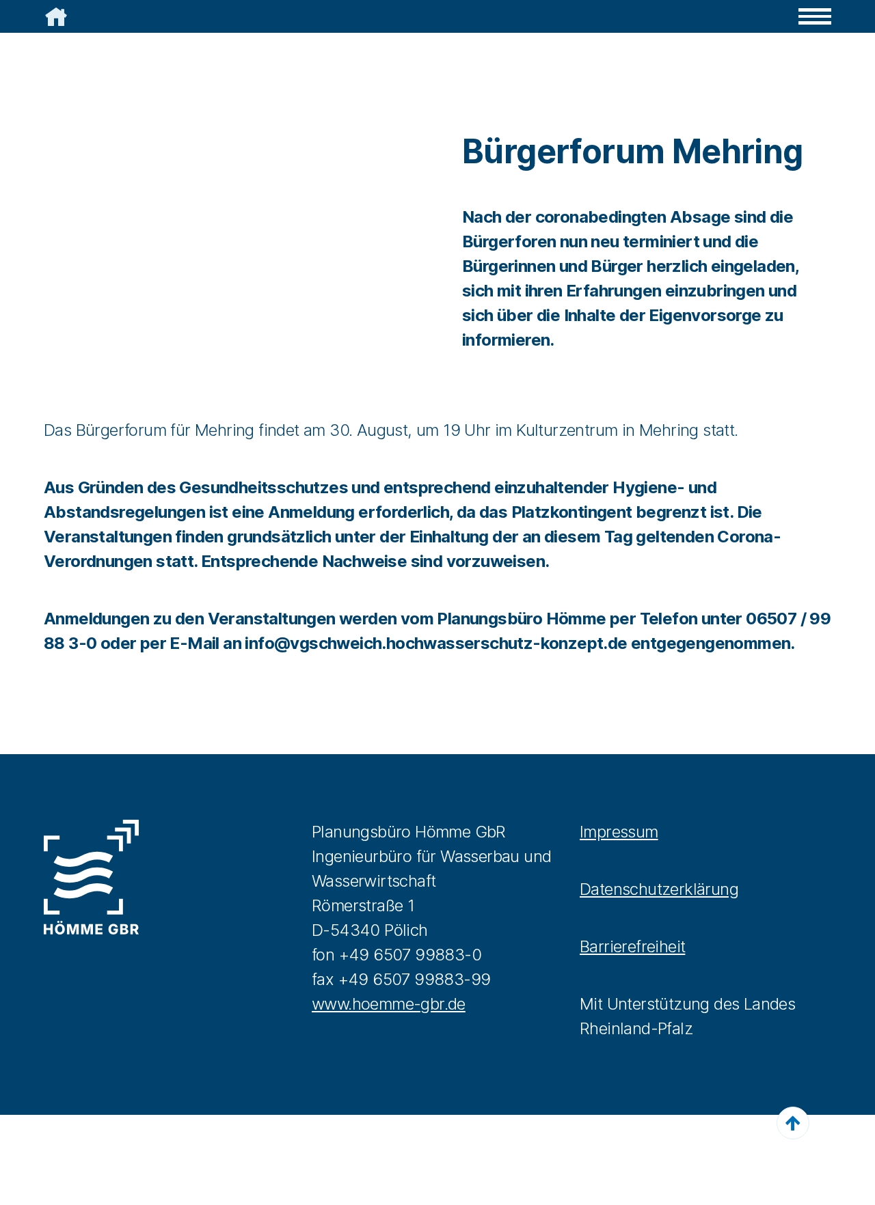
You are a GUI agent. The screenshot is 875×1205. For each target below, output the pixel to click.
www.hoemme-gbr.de (389, 1004)
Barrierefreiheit (632, 946)
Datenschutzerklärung (659, 889)
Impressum (619, 832)
